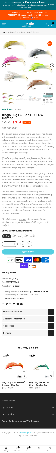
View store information (14, 298)
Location (25, 17)
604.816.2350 (17, 12)
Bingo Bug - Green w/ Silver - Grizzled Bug (39, 383)
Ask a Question (9, 272)
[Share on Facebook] (3, 304)
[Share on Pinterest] (10, 304)
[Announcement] (25, 5)
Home (4, 32)
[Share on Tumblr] (14, 304)
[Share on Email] (21, 304)
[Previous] (4, 65)
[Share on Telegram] (18, 304)
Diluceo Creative (29, 435)
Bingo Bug (13, 278)
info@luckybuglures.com (37, 12)
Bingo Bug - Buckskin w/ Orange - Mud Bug (13, 383)
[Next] (52, 65)
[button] (8, 109)
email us (22, 219)
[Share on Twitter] (7, 304)
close (51, 5)
